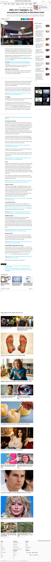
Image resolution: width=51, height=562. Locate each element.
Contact (27, 549)
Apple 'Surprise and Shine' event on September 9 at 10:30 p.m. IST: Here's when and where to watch (17, 285)
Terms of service (16, 547)
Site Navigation (28, 547)
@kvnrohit (8, 18)
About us (27, 542)
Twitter (29, 552)
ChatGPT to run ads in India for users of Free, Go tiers (5, 284)
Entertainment (31, 4)
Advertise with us (16, 542)
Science (22, 4)
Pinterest (35, 554)
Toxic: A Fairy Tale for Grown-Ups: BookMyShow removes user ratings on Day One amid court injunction (39, 58)
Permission (15, 544)
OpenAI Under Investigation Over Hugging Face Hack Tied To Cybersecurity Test (46, 104)
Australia (14, 551)
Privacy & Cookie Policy (17, 549)
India (2, 542)
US (1, 544)
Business (12, 4)
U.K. (14, 556)
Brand (27, 544)
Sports (26, 4)
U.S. (14, 558)
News (9, 4)
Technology (18, 4)
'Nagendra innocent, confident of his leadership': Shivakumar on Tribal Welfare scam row (39, 51)
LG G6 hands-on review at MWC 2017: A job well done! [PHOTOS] (17, 268)
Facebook (35, 552)
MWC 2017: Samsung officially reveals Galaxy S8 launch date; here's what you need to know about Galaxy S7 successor (17, 63)
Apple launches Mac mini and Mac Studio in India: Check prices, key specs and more (28, 285)
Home (5, 4)
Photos (2, 555)
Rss (31, 554)
